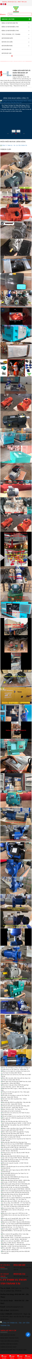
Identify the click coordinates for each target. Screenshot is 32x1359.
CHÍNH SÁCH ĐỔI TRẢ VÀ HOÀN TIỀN (13, 1350)
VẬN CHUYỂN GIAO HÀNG (9, 1341)
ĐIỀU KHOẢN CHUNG (7, 1335)
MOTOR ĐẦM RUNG (7, 45)
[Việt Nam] (1, 4)
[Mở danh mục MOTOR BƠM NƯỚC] (28, 38)
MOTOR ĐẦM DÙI (6, 49)
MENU (4, 14)
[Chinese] (5, 4)
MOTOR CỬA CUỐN (7, 42)
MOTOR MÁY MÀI (6, 53)
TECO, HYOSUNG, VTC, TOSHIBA (11, 34)
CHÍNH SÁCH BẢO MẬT (8, 1347)
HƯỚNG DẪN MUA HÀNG (9, 1344)
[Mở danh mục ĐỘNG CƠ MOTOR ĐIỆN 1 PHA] (28, 26)
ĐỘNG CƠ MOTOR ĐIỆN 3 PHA (10, 30)
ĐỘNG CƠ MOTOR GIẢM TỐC (10, 23)
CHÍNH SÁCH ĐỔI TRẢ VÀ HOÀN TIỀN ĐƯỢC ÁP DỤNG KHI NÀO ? (21, 73)
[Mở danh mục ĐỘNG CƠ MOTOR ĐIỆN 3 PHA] (28, 30)
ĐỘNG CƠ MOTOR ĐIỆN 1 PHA (10, 26)
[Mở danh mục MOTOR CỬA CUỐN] (28, 42)
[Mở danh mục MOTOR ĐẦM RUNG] (28, 45)
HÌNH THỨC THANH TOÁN (9, 1338)
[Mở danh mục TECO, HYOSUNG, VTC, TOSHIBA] (28, 34)
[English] (3, 4)
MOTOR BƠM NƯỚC (7, 38)
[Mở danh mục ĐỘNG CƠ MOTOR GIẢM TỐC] (28, 23)
